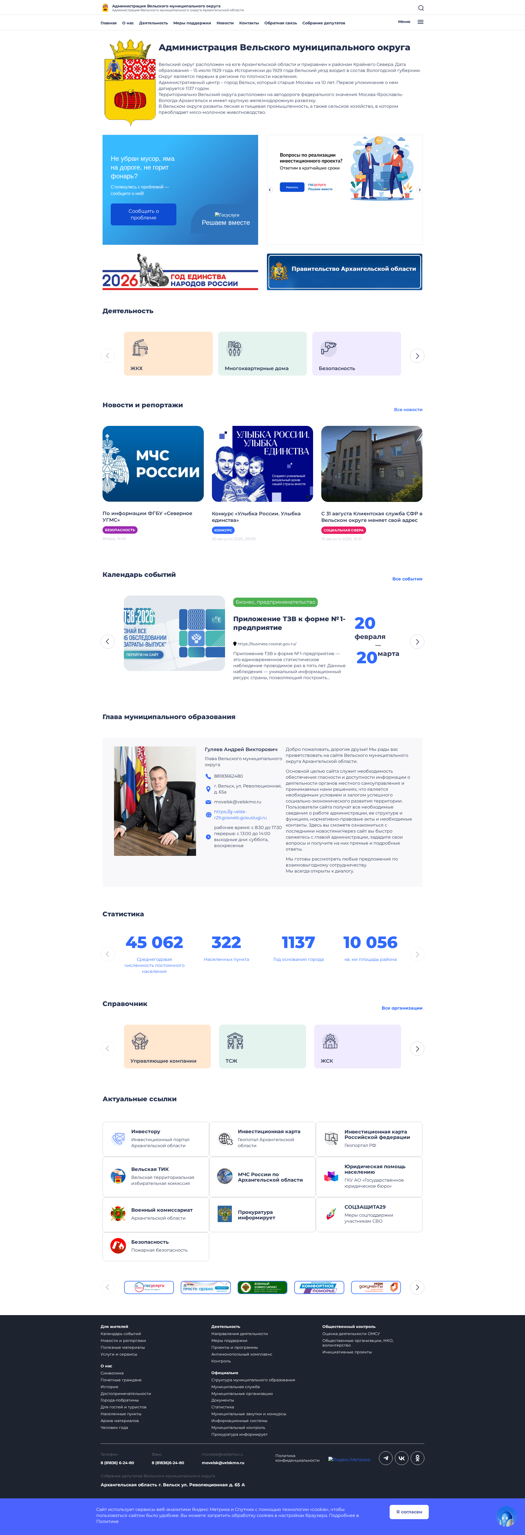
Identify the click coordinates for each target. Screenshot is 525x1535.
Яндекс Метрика (211, 1509)
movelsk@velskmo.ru (223, 1463)
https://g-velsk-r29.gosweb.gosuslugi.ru (240, 814)
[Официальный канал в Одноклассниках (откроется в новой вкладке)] (417, 1458)
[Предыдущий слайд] (269, 190)
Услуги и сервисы (119, 1354)
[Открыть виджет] (506, 1516)
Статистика (222, 1407)
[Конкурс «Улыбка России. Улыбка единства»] (262, 463)
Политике (107, 1521)
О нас (128, 23)
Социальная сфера (344, 530)
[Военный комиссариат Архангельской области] (262, 1287)
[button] (417, 356)
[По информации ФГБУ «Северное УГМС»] (153, 463)
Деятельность (153, 23)
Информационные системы (239, 1420)
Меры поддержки (192, 23)
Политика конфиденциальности (297, 1458)
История (109, 1386)
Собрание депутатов (323, 23)
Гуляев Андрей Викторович (241, 749)
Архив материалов (120, 1420)
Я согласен (409, 1511)
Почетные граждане (121, 1379)
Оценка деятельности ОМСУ (351, 1333)
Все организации (402, 1008)
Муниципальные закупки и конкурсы (248, 1413)
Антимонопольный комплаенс (241, 1354)
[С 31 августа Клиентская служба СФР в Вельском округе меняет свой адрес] (371, 463)
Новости (225, 23)
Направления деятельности (239, 1333)
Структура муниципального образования (253, 1379)
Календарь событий (121, 1333)
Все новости (408, 409)
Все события (407, 579)
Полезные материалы (123, 1347)
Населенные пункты (121, 1413)
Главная (109, 23)
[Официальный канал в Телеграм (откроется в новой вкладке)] (386, 1458)
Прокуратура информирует (239, 1434)
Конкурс (223, 530)
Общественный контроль (348, 1326)
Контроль (221, 1361)
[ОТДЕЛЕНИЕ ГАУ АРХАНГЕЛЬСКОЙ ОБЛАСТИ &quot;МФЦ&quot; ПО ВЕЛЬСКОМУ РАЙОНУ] (376, 1287)
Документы (222, 1400)
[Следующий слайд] (419, 190)
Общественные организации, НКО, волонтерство (357, 1343)
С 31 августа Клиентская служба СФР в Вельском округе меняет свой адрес (371, 517)
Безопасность (120, 530)
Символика (112, 1373)
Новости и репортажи (123, 1340)
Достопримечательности (126, 1393)
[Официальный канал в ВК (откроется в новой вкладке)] (402, 1458)
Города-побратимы (120, 1400)
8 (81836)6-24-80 (168, 1463)
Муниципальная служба (235, 1386)
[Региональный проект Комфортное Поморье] (319, 1287)
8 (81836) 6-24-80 (117, 1463)
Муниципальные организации (242, 1393)
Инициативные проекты (347, 1352)
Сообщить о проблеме (144, 214)
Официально (224, 1373)
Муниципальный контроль (238, 1427)
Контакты (249, 23)
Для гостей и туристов (124, 1407)
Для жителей (114, 1326)
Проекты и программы (234, 1347)
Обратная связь (280, 23)
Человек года (114, 1427)
